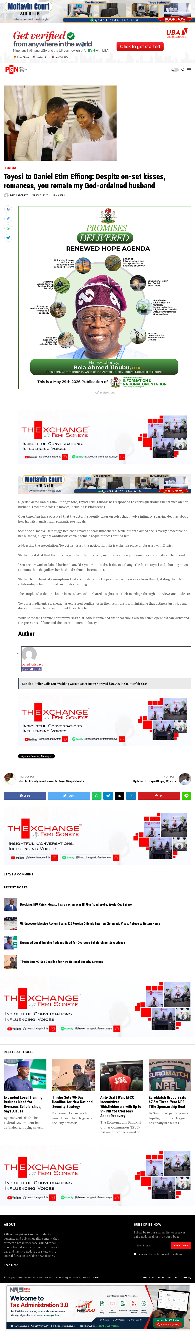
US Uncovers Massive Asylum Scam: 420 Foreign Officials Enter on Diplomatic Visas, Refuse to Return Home (90, 923)
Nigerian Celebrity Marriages (36, 756)
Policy (187, 1277)
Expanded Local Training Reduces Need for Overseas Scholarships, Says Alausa (72, 943)
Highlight (10, 167)
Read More (11, 1265)
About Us (148, 1277)
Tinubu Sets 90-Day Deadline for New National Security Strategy (61, 962)
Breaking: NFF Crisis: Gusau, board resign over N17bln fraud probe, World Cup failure (76, 904)
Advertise (164, 1277)
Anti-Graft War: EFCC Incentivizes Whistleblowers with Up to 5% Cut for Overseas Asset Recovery (120, 1106)
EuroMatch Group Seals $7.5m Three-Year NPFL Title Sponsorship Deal (167, 1102)
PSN (97, 1277)
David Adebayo (19, 195)
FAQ (177, 1277)
